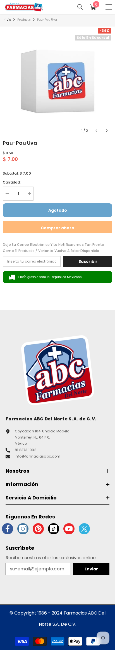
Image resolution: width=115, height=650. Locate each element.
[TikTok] (53, 528)
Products (24, 20)
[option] (57, 81)
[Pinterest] (38, 528)
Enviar (91, 569)
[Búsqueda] (80, 7)
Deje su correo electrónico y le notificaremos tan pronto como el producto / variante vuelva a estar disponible (53, 247)
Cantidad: (12, 182)
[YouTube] (69, 528)
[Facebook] (7, 528)
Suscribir (87, 261)
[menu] (109, 7)
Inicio (7, 20)
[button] (96, 130)
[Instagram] (22, 528)
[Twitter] (84, 528)
